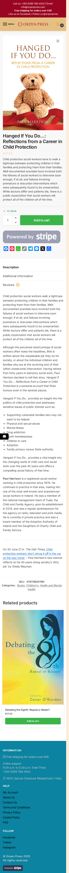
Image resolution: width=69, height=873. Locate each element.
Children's (32, 585)
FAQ (5, 822)
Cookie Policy (11, 817)
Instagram (9, 847)
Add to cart (42, 220)
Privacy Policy (12, 812)
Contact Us (10, 802)
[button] (58, 24)
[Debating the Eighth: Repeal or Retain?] (33, 657)
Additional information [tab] (18, 276)
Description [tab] (11, 267)
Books (21, 585)
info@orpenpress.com (33, 7)
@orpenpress (50, 13)
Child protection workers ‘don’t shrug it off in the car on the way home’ (32, 554)
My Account (10, 792)
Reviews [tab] (11, 285)
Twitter (7, 842)
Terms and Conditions (16, 807)
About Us (9, 797)
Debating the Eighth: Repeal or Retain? (27, 709)
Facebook (25, 13)
